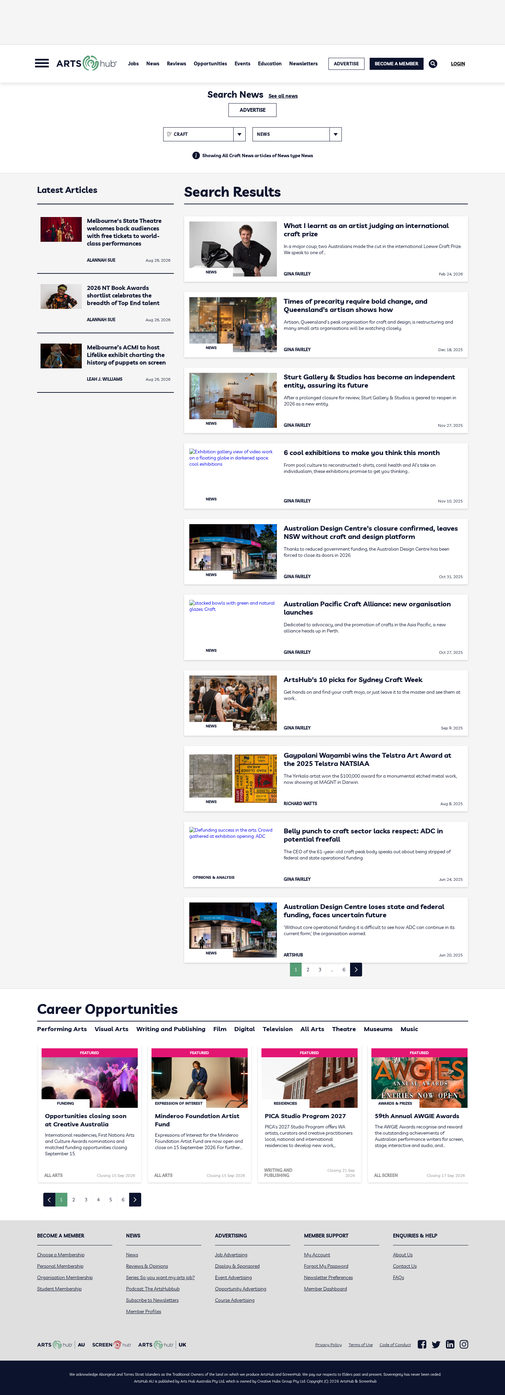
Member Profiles (143, 1311)
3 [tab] (86, 1200)
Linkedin (450, 1344)
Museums (378, 1029)
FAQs (398, 1277)
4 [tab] (98, 1200)
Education (270, 64)
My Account (317, 1255)
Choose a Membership (61, 1255)
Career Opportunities (107, 1008)
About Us (403, 1255)
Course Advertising (235, 1300)
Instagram (464, 1344)
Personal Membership (60, 1266)
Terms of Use (361, 1344)
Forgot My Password (326, 1266)
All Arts (312, 1029)
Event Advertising (233, 1277)
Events (242, 64)
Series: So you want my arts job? (160, 1277)
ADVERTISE (346, 63)
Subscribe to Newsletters (152, 1300)
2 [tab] (73, 1200)
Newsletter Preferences (328, 1277)
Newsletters (303, 64)
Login (458, 63)
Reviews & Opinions (147, 1266)
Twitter (436, 1344)
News (152, 64)
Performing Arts (62, 1029)
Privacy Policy (328, 1344)
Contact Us (405, 1266)
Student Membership (59, 1289)
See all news (283, 96)
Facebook (422, 1344)
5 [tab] (110, 1200)
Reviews (176, 64)
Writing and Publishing (170, 1029)
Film (219, 1029)
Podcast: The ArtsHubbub (153, 1289)
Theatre (344, 1029)
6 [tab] (123, 1200)
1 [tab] (61, 1200)
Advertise (253, 110)
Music (409, 1029)
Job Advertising (231, 1255)
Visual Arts (111, 1029)
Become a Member (396, 63)
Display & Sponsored (237, 1266)
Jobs (133, 64)
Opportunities (210, 64)
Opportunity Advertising (240, 1289)
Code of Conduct (395, 1344)
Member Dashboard (325, 1289)
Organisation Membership (65, 1277)
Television (278, 1029)
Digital (244, 1029)
